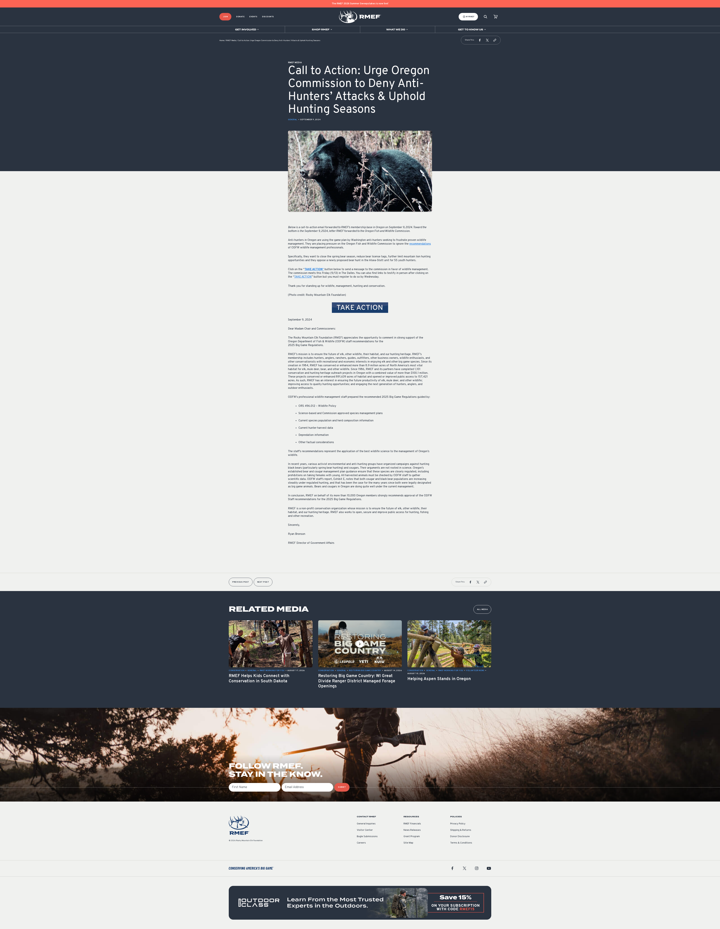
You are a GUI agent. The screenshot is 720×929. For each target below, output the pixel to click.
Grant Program (412, 836)
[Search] (485, 17)
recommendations (420, 244)
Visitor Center (365, 830)
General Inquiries (366, 823)
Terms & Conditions (461, 842)
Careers (361, 842)
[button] (480, 40)
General (292, 119)
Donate (240, 17)
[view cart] (495, 17)
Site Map (408, 842)
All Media (482, 609)
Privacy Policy (457, 823)
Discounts (268, 17)
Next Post (263, 582)
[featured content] (360, 903)
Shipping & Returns (460, 830)
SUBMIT (342, 787)
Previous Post (240, 582)
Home (221, 40)
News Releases (412, 830)
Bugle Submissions (367, 836)
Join (225, 17)
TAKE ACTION (303, 277)
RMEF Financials (412, 823)
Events (253, 17)
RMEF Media (231, 40)
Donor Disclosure (460, 836)
